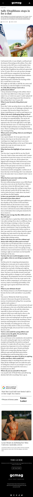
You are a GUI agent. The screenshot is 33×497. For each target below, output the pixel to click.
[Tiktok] (19, 495)
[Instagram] (14, 495)
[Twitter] (22, 495)
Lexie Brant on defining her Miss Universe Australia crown (15, 443)
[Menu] (3, 3)
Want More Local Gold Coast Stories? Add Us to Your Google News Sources (16, 393)
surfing (13, 77)
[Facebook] (11, 495)
